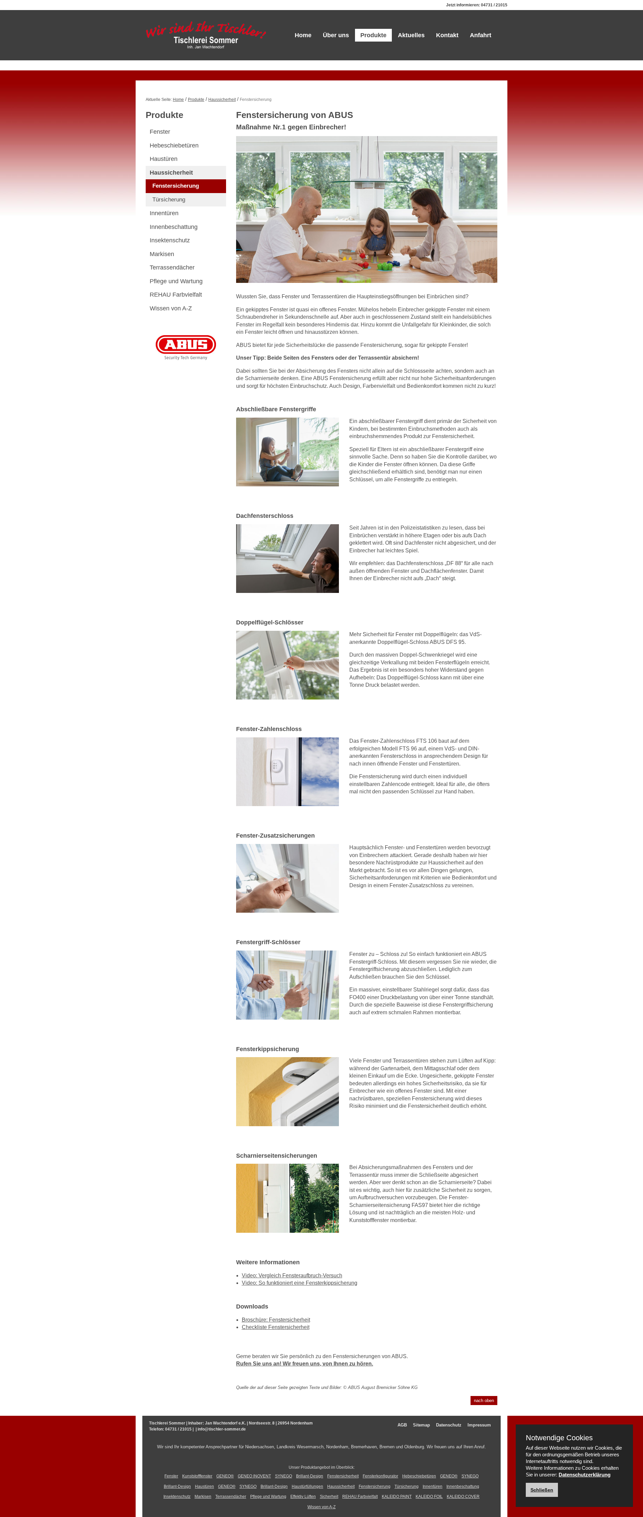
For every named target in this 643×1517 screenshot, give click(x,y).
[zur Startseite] (206, 35)
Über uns (336, 35)
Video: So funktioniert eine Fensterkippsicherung (299, 1283)
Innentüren (164, 213)
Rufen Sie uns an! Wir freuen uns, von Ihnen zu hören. (304, 1364)
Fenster (160, 131)
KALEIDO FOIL (429, 1496)
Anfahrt (480, 35)
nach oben (484, 1400)
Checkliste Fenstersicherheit (275, 1327)
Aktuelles (411, 35)
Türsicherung (168, 199)
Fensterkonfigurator (380, 1476)
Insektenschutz (170, 240)
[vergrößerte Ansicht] (287, 457)
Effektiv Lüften (303, 1496)
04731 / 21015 (494, 5)
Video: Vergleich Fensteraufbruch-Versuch (292, 1275)
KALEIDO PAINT (397, 1496)
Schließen (541, 1490)
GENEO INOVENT (254, 1476)
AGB (402, 1425)
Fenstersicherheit (343, 1476)
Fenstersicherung (175, 186)
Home (303, 35)
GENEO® (225, 1476)
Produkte (373, 35)
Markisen (162, 254)
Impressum (479, 1425)
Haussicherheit (222, 99)
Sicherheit (329, 1496)
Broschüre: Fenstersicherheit (276, 1320)
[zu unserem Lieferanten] (186, 347)
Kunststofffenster (197, 1476)
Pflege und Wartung (176, 281)
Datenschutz (448, 1425)
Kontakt (447, 35)
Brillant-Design (309, 1476)
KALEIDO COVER (463, 1496)
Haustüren (163, 159)
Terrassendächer (172, 267)
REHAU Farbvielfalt (176, 294)
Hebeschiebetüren (174, 145)
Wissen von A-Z (171, 308)
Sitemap (421, 1425)
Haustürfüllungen (307, 1486)
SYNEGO (283, 1476)
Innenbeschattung (174, 227)
